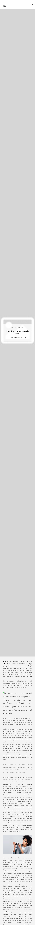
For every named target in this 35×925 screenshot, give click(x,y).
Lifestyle (13, 327)
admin (11, 337)
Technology (20, 327)
